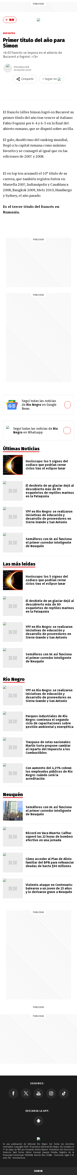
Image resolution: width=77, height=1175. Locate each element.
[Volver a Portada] (10, 20)
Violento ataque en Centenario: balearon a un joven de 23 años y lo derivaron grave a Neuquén (49, 888)
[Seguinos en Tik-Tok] (64, 1093)
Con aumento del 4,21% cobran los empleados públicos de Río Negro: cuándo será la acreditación (49, 773)
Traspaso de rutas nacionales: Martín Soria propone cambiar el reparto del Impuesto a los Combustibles (48, 747)
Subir (38, 1170)
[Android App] (38, 1121)
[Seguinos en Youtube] (38, 1093)
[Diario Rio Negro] (38, 1139)
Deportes (9, 33)
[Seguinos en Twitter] (26, 1093)
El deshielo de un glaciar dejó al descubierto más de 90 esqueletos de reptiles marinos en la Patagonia (50, 491)
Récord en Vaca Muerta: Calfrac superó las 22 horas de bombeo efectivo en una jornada (49, 836)
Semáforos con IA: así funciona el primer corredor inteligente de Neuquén (49, 542)
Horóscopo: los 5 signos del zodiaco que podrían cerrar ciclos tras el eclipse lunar (47, 464)
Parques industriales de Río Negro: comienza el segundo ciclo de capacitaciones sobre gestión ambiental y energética (49, 721)
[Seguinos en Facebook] (13, 1093)
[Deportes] (38, 19)
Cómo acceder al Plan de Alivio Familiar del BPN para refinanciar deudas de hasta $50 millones (50, 862)
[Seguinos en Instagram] (51, 1093)
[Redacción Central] (7, 68)
